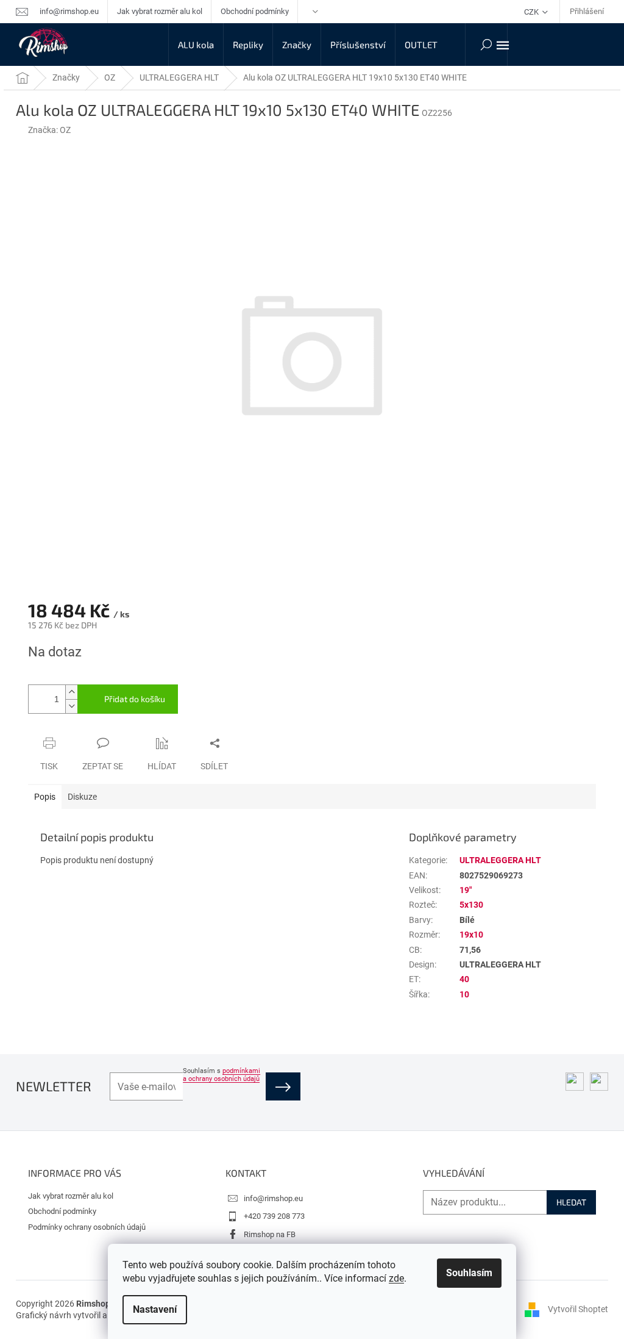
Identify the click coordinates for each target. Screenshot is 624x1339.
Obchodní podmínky (255, 11)
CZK (532, 11)
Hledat (571, 1202)
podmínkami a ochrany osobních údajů (221, 1075)
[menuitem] (196, 44)
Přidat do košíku (134, 699)
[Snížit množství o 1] (71, 706)
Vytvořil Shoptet (578, 1309)
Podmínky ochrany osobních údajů (87, 1227)
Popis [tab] (44, 797)
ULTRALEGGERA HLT (500, 860)
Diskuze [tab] (82, 797)
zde (396, 1278)
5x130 (471, 905)
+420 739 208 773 (274, 1216)
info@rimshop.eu (273, 1198)
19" (465, 890)
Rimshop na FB (270, 1234)
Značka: (49, 130)
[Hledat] (486, 44)
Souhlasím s (221, 1075)
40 (464, 979)
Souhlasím (469, 1273)
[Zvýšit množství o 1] (71, 692)
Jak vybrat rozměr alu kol (159, 11)
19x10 (471, 934)
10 (464, 994)
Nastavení (155, 1309)
